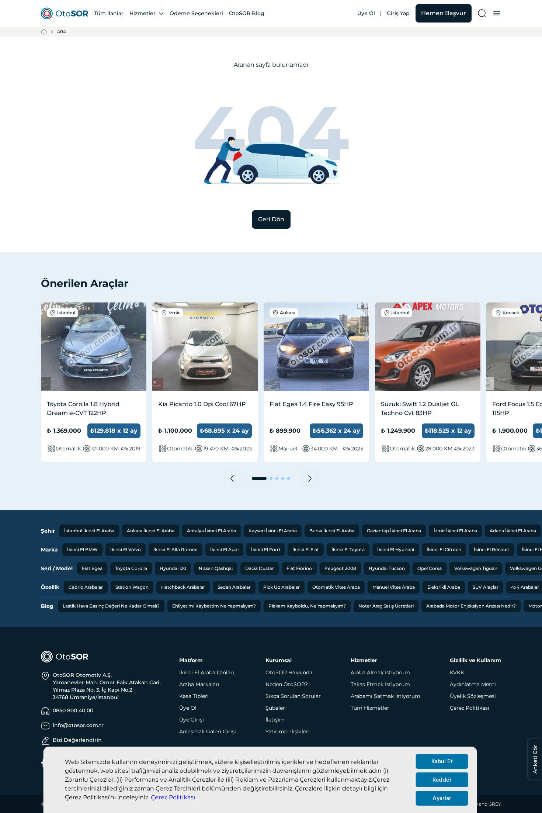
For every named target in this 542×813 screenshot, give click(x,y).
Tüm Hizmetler (370, 708)
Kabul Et (442, 761)
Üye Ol (366, 13)
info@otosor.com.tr (78, 725)
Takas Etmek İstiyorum (380, 684)
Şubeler (275, 708)
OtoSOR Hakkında (288, 672)
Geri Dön (271, 219)
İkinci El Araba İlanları (206, 672)
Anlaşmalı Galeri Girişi (207, 731)
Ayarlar (441, 798)
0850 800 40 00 (73, 710)
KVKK (457, 672)
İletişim (275, 719)
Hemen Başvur (443, 13)
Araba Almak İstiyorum (380, 672)
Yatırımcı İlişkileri (287, 731)
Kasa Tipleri (194, 696)
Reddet (442, 780)
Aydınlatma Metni (473, 684)
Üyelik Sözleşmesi (473, 696)
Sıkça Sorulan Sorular (293, 696)
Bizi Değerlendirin (77, 740)
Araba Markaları (199, 684)
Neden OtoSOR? (286, 684)
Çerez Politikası (173, 797)
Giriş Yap (398, 13)
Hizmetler (142, 13)
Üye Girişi (191, 719)
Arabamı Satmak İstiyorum (385, 696)
